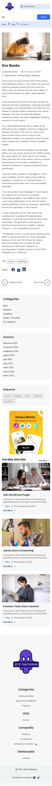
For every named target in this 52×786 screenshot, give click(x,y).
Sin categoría (9, 322)
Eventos (26, 758)
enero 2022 (8, 375)
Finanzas (26, 705)
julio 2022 (7, 359)
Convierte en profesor (24, 744)
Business (12, 75)
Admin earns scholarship (18, 550)
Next (48, 46)
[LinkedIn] (24, 269)
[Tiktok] (38, 778)
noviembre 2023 (10, 347)
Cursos (26, 720)
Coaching (20, 75)
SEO (27, 396)
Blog (13, 24)
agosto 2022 (9, 355)
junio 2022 (8, 363)
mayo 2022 (8, 367)
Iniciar (43, 17)
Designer (18, 396)
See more (43, 461)
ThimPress (37, 396)
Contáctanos (26, 739)
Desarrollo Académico (26, 701)
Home (4, 24)
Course (11, 261)
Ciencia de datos (26, 696)
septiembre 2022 (11, 351)
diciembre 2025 (10, 343)
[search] (22, 6)
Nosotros (26, 734)
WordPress (22, 261)
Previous (4, 46)
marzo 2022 (8, 371)
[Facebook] (13, 270)
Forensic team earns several (21, 606)
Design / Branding (32, 75)
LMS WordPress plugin (16, 495)
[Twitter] (18, 270)
